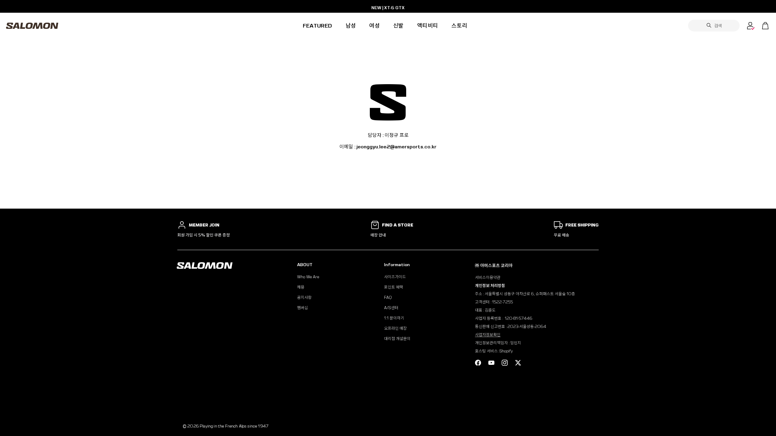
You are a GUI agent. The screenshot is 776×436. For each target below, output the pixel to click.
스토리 (459, 25)
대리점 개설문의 (397, 338)
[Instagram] (505, 363)
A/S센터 (391, 308)
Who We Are (308, 277)
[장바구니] (765, 25)
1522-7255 (502, 302)
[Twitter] (518, 363)
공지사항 (304, 297)
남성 (351, 25)
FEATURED (317, 25)
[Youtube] (491, 363)
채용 (300, 287)
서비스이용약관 (487, 277)
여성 (374, 25)
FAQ (388, 297)
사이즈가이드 (395, 277)
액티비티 (427, 25)
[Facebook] (478, 363)
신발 (398, 25)
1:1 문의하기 (394, 318)
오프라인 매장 (395, 328)
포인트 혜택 (393, 287)
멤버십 (302, 308)
